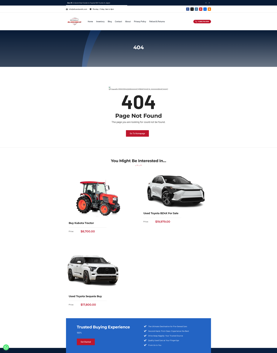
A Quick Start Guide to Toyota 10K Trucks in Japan (88, 3)
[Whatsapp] (6, 347)
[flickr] (205, 9)
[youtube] (200, 9)
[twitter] (192, 9)
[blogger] (209, 9)
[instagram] (196, 9)
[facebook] (187, 9)
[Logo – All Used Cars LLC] (74, 16)
